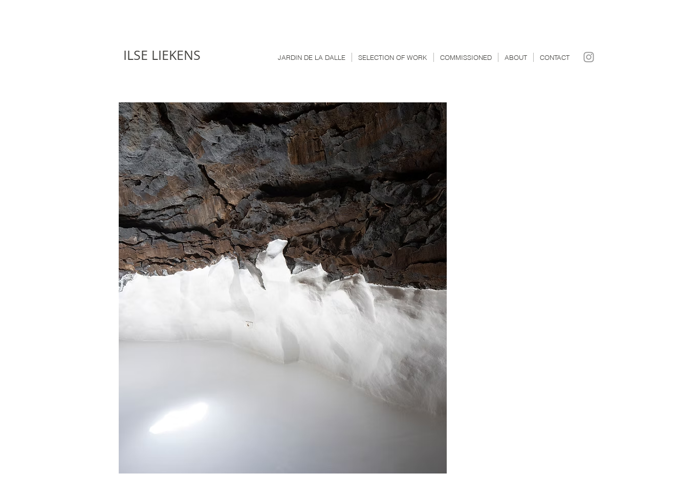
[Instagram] (589, 57)
